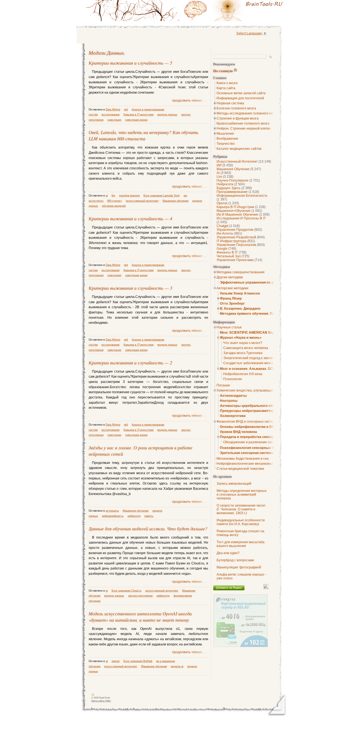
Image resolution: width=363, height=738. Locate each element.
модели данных (106, 52)
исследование (110, 114)
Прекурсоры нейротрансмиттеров (249, 411)
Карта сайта (226, 88)
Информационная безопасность (242, 195)
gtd (126, 109)
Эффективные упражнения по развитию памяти (260, 282)
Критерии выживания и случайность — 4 (130, 218)
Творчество (226, 143)
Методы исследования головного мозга (247, 113)
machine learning (129, 195)
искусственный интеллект (237, 161)
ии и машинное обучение (237, 214)
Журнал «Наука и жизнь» (241, 337)
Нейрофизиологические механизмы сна (248, 463)
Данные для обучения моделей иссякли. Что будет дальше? (148, 528)
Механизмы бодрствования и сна (243, 458)
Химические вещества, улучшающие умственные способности (265, 390)
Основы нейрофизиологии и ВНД (248, 427)
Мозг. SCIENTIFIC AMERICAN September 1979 (257, 332)
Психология (232, 379)
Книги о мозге (227, 83)
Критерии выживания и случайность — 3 (130, 288)
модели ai (177, 666)
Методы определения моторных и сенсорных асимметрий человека (242, 494)
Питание (223, 385)
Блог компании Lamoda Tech (161, 195)
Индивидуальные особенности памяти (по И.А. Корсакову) (241, 522)
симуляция (114, 119)
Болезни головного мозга (236, 108)
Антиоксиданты (233, 395)
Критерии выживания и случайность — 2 (130, 362)
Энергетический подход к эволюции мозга (256, 358)
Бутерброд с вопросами (235, 560)
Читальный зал (229, 256)
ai (218, 173)
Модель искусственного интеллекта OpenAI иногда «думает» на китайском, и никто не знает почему (140, 616)
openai (222, 203)
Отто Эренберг (232, 303)
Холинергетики (233, 416)
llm (219, 176)
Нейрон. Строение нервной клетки (243, 128)
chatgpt (222, 226)
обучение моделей (114, 205)
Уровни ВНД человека (238, 432)
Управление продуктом (235, 229)
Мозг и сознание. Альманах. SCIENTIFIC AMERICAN (263, 368)
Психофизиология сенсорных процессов (255, 448)
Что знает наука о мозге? (242, 343)
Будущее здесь (229, 188)
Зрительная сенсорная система (246, 453)
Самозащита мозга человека (245, 348)
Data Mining (113, 109)
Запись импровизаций (234, 483)
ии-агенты (225, 233)
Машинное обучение (233, 169)
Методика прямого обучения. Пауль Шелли (256, 313)
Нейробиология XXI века (242, 374)
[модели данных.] (234, 10)
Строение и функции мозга (238, 118)
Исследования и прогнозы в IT (241, 218)
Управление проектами (235, 260)
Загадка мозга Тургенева (242, 353)
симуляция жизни (136, 119)
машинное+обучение (234, 210)
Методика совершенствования (240, 272)
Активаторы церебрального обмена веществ (258, 405)
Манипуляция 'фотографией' (239, 567)
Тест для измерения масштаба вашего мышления (240, 544)
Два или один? (228, 553)
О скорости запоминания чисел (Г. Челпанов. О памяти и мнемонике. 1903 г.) (241, 509)
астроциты (112, 510)
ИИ (219, 165)
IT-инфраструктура (231, 241)
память (148, 516)
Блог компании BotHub (138, 661)
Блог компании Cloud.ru (126, 590)
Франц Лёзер (231, 298)
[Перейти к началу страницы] (93, 695)
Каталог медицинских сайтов (239, 148)
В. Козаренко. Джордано (240, 308)
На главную (223, 70)
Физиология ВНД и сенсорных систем (246, 421)
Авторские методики (232, 288)
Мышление (225, 133)
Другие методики (230, 277)
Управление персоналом (236, 245)
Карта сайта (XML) (101, 701)
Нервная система (230, 103)
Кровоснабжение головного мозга (243, 123)
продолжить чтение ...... (190, 100)
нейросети (225, 184)
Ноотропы (229, 400)
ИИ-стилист (114, 200)
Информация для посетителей (240, 98)
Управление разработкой (236, 237)
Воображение (227, 138)
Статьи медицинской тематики (240, 468)
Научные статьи (229, 327)
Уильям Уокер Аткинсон (240, 293)
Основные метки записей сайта (241, 93)
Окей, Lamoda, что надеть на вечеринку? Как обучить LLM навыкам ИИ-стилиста (143, 135)
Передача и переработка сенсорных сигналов (259, 437)
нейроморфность (113, 516)
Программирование (232, 192)
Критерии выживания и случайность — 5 (130, 63)
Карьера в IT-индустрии (235, 207)
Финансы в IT (227, 252)
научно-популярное (233, 180)
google (222, 248)
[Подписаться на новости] (266, 588)
